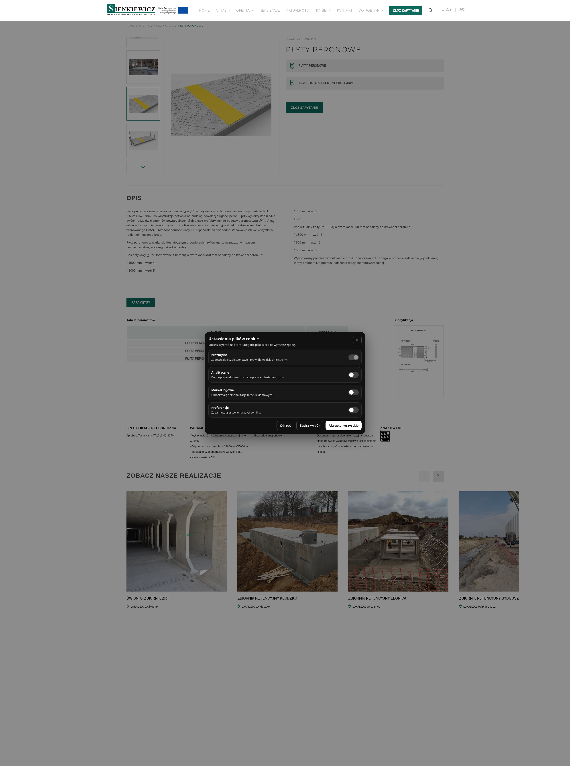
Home (204, 10)
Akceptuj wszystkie (343, 425)
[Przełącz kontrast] (460, 9)
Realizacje (269, 10)
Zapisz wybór (310, 425)
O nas (221, 10)
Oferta (243, 10)
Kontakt (344, 10)
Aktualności (298, 10)
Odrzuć (285, 425)
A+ (449, 9)
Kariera (323, 10)
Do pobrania (370, 10)
